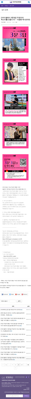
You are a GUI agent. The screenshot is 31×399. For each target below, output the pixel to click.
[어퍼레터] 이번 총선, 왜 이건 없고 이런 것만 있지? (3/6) (13, 335)
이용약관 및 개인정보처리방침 (8, 380)
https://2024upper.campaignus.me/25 (12, 239)
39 (28, 364)
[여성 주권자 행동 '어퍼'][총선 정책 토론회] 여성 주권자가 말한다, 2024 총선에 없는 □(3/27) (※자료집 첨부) (12, 341)
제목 (13, 306)
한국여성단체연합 (15, 2)
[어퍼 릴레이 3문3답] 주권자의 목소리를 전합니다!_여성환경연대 (13, 330)
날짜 (28, 306)
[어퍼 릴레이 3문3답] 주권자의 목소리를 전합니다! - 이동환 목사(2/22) (13, 358)
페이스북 (28, 377)
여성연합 (3, 22)
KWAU (7, 377)
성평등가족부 (26, 389)
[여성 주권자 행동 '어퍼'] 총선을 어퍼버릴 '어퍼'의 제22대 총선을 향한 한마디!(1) (12, 324)
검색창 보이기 (29, 2)
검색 (19, 301)
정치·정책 (12, 5)
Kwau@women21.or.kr (22, 385)
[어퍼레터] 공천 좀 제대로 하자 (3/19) (10, 309)
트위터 (26, 377)
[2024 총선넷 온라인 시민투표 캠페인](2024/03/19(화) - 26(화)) (12, 314)
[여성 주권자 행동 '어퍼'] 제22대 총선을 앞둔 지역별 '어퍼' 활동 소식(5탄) (13, 319)
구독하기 (26, 395)
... (9, 364)
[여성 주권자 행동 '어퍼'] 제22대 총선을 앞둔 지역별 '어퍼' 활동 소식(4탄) (13, 353)
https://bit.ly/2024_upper (9, 256)
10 (21, 364)
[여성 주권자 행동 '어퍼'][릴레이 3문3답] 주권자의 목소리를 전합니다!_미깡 (13, 348)
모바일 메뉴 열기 (2, 2)
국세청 (27, 388)
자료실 (6, 5)
